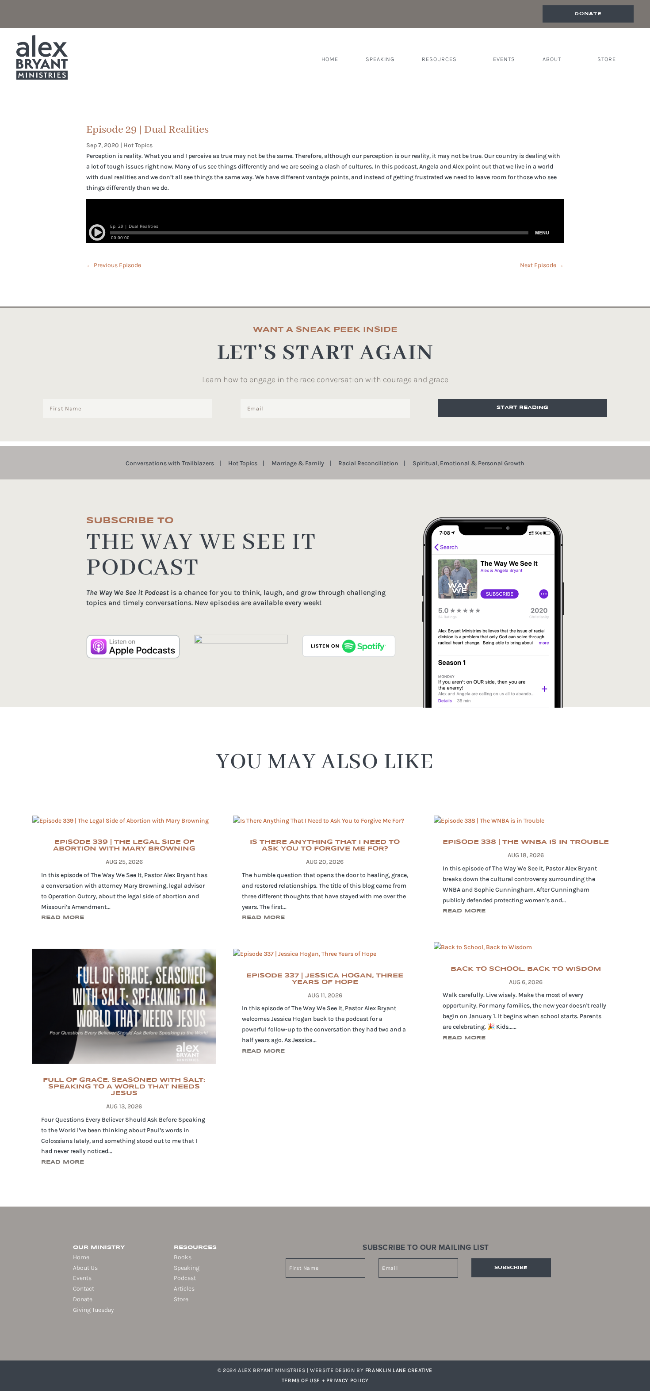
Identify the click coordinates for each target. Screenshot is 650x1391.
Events (504, 59)
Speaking (380, 59)
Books (182, 1257)
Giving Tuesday (93, 1310)
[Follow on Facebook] (73, 1338)
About (552, 59)
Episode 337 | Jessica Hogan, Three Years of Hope (324, 979)
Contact (83, 1288)
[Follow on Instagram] (85, 1338)
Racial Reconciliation (368, 463)
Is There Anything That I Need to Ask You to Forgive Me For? (325, 845)
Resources (439, 59)
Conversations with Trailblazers (170, 463)
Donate (588, 13)
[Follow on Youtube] (110, 1338)
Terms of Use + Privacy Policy (325, 1380)
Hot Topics (138, 145)
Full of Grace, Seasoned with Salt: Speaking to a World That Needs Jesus (124, 1086)
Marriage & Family (297, 463)
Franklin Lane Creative (398, 1370)
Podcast (185, 1278)
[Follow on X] (97, 1338)
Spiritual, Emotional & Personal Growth (468, 463)
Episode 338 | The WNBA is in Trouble (526, 842)
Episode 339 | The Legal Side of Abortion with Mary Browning (124, 845)
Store (606, 59)
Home (329, 59)
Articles (184, 1288)
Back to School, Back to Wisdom (526, 969)
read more (62, 917)
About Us (85, 1268)
